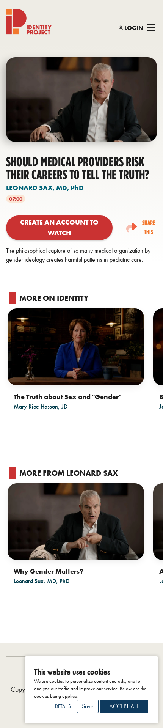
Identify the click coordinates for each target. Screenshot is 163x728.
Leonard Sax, (45, 187)
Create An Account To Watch (59, 227)
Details (63, 706)
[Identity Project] (29, 22)
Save (88, 706)
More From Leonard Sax (68, 473)
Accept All (124, 706)
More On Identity (54, 298)
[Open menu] (151, 28)
